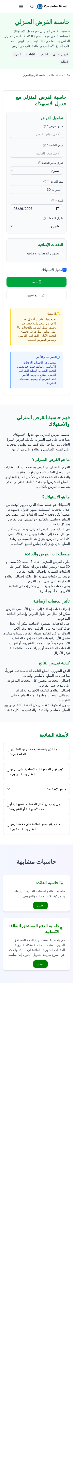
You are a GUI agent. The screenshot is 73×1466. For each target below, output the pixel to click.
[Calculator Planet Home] (52, 6)
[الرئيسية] (68, 75)
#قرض (44, 54)
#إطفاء (30, 54)
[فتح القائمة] (21, 6)
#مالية (64, 61)
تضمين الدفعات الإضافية (42, 253)
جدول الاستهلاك (51, 270)
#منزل (17, 54)
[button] (44, 126)
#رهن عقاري (60, 54)
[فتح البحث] (32, 6)
